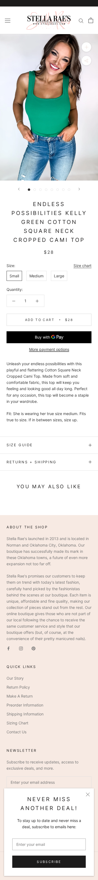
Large (59, 276)
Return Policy (18, 687)
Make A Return (20, 696)
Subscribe (49, 862)
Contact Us (16, 732)
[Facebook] (8, 648)
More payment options (49, 349)
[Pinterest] (33, 648)
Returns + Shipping (32, 462)
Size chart (82, 265)
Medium (36, 276)
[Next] (79, 189)
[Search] (81, 20)
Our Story (15, 678)
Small (14, 276)
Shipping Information (25, 714)
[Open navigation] (7, 20)
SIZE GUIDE (20, 445)
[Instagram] (21, 648)
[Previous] (19, 189)
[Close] (88, 794)
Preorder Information (25, 705)
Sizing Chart (17, 723)
